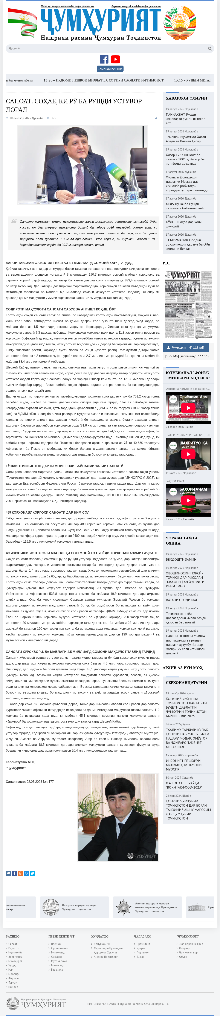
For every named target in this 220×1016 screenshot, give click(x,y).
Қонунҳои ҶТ (102, 944)
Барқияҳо (57, 969)
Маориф (13, 974)
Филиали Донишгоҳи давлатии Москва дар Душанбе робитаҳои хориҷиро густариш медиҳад (187, 183)
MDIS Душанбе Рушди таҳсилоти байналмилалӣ (185, 206)
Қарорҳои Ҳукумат (105, 952)
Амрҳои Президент (106, 957)
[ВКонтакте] (8, 873)
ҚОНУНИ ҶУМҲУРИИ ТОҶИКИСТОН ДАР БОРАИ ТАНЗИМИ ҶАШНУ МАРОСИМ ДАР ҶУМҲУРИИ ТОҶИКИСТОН (188, 809)
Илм (11, 969)
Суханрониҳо (59, 948)
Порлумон (143, 952)
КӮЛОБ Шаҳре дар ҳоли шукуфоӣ (184, 224)
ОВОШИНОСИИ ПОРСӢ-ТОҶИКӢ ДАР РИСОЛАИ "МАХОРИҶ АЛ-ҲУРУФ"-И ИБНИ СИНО (185, 579)
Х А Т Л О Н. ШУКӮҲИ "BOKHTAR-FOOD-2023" (184, 785)
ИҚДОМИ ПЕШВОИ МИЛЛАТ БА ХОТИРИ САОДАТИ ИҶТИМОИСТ (84, 80)
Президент (143, 944)
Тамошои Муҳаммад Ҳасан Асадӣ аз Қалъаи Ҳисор (186, 139)
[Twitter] (32, 873)
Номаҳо (13, 987)
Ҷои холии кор (188, 952)
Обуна (183, 957)
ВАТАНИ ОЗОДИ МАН (182, 600)
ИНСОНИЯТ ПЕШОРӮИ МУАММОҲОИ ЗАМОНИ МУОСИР (184, 764)
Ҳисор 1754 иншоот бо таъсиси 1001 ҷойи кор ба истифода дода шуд (185, 159)
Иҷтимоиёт (15, 952)
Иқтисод (13, 948)
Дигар (140, 957)
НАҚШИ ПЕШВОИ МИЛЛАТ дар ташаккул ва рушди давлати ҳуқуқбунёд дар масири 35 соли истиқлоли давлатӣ (186, 644)
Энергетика (15, 957)
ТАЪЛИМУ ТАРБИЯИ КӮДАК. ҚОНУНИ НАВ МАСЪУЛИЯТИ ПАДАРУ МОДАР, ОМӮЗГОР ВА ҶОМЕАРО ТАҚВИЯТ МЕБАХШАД (187, 738)
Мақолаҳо (57, 965)
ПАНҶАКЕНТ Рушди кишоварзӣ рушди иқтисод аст (186, 118)
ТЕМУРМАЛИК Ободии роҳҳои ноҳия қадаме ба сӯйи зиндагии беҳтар (188, 244)
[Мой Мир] (26, 873)
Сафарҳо (57, 957)
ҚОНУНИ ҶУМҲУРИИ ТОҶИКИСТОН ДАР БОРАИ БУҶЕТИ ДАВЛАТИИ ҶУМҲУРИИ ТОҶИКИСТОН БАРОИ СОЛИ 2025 (186, 707)
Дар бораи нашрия (191, 944)
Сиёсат (12, 944)
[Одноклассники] (20, 873)
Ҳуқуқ (12, 965)
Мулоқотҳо (58, 952)
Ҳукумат (142, 948)
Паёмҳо (56, 944)
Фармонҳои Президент (108, 948)
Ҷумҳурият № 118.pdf (187, 347)
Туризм (12, 982)
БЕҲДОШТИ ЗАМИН (181, 559)
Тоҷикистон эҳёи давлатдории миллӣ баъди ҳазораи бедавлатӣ (186, 617)
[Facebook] (14, 873)
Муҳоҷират (15, 961)
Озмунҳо (184, 948)
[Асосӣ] (103, 25)
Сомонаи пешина (110, 69)
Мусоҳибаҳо (59, 961)
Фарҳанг (13, 978)
